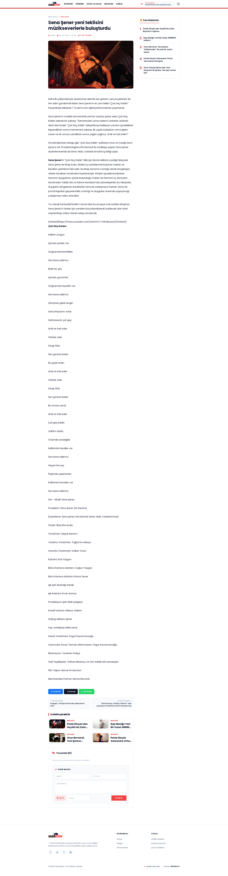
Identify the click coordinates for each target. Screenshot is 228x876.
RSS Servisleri (122, 847)
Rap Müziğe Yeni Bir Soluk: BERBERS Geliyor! (159, 39)
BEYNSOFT (175, 866)
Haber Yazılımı (153, 866)
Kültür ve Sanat (94, 4)
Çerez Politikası (157, 847)
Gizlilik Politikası (157, 839)
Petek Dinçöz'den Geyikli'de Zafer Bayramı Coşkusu (158, 30)
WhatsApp (87, 691)
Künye (119, 839)
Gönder (119, 798)
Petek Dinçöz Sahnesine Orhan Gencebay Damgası (158, 59)
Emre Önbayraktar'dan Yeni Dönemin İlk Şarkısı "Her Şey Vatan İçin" (160, 70)
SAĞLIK (119, 4)
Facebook (57, 691)
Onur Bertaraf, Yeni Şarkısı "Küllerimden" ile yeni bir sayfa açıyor (158, 49)
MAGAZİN (108, 4)
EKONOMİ (68, 4)
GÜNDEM (80, 4)
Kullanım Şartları (158, 843)
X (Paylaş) (71, 691)
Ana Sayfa (53, 17)
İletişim (120, 843)
